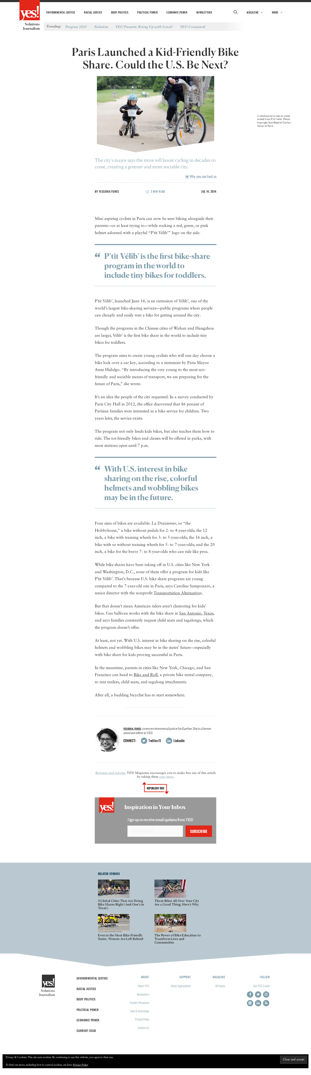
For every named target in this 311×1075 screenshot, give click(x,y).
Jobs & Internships (139, 1011)
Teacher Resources (139, 1002)
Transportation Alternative (177, 593)
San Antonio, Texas (196, 613)
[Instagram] (266, 994)
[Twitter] (258, 994)
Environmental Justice (60, 12)
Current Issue (86, 1030)
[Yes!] (29, 10)
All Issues (220, 986)
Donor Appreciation (181, 986)
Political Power (147, 12)
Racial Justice (93, 12)
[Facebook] (250, 994)
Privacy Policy (142, 1019)
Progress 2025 (76, 27)
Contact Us (143, 1027)
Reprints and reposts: (110, 773)
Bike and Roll (146, 675)
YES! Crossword (192, 27)
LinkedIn (179, 740)
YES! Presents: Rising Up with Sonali (144, 27)
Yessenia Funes (109, 191)
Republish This (155, 788)
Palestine (101, 27)
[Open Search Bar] (235, 12)
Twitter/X (154, 740)
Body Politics (119, 12)
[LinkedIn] (258, 1003)
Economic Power (177, 12)
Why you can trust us (202, 176)
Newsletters (204, 12)
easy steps (166, 777)
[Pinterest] (250, 1003)
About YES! (143, 986)
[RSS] (266, 1003)
